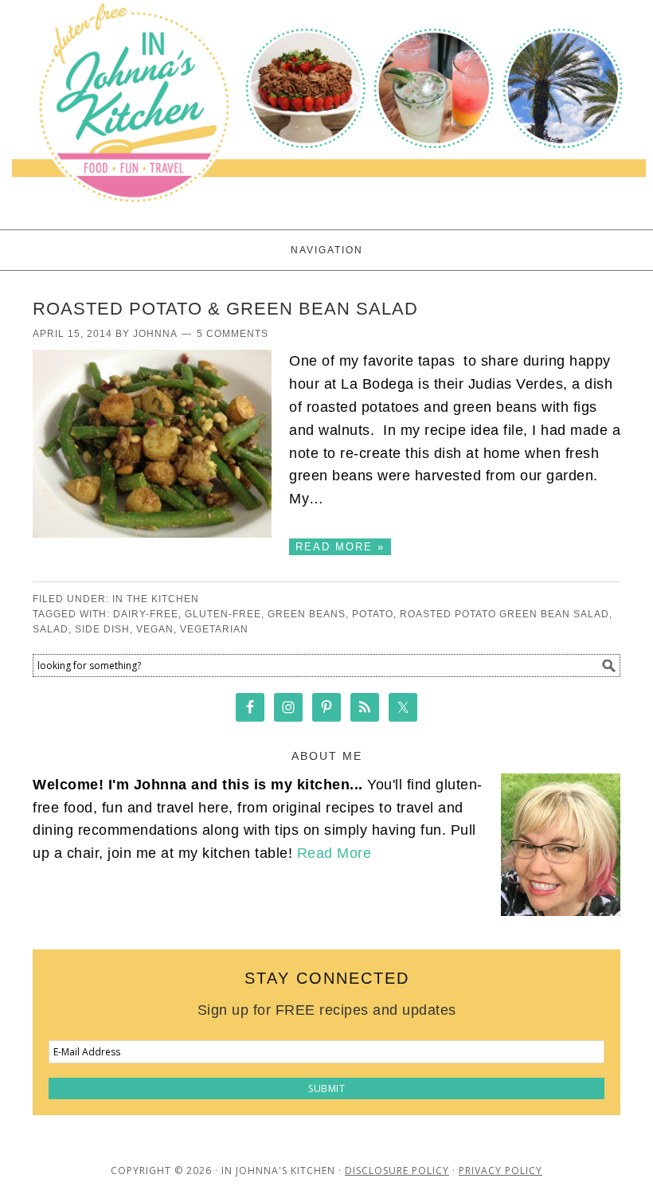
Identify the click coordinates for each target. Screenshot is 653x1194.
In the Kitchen (155, 599)
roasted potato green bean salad (504, 614)
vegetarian (214, 629)
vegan (155, 629)
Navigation (327, 250)
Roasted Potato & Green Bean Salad (225, 309)
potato (372, 614)
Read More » (340, 547)
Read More (334, 853)
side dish (102, 629)
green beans (307, 614)
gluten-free (223, 614)
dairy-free (145, 614)
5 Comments (232, 333)
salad (50, 629)
